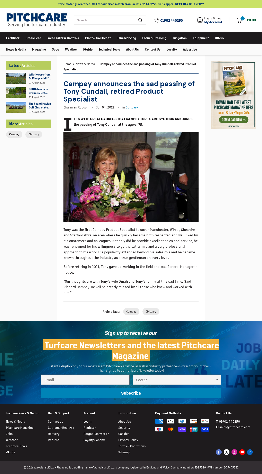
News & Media (16, 49)
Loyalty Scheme (95, 440)
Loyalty (172, 49)
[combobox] (105, 20)
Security (124, 427)
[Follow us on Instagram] (234, 452)
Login (87, 421)
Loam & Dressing (154, 38)
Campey (14, 134)
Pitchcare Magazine (20, 427)
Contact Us (152, 49)
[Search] (141, 20)
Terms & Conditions (132, 446)
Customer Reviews (61, 427)
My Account (213, 22)
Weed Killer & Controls (63, 38)
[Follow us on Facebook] (219, 452)
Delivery (54, 434)
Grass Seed (33, 38)
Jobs (55, 49)
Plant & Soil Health (98, 38)
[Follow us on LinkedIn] (250, 452)
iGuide (88, 49)
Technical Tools (109, 49)
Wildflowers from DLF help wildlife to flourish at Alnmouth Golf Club (40, 76)
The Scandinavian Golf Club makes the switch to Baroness (40, 105)
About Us (132, 49)
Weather (71, 49)
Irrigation (180, 38)
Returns (53, 440)
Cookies (123, 434)
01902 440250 (171, 20)
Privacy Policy (128, 440)
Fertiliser (12, 38)
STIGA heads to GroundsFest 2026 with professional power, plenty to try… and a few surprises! (39, 91)
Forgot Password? (96, 434)
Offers (219, 38)
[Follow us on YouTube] (242, 452)
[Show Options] (217, 380)
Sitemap (124, 452)
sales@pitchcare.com (234, 427)
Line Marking (126, 38)
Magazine (39, 49)
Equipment (201, 38)
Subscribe (131, 393)
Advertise (190, 49)
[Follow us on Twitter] (226, 452)
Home (67, 64)
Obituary (33, 134)
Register (90, 427)
